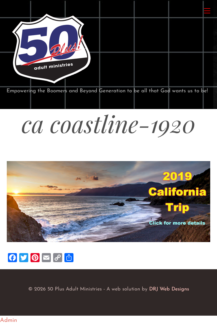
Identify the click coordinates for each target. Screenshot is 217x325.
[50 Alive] (51, 84)
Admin (8, 320)
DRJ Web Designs (169, 289)
